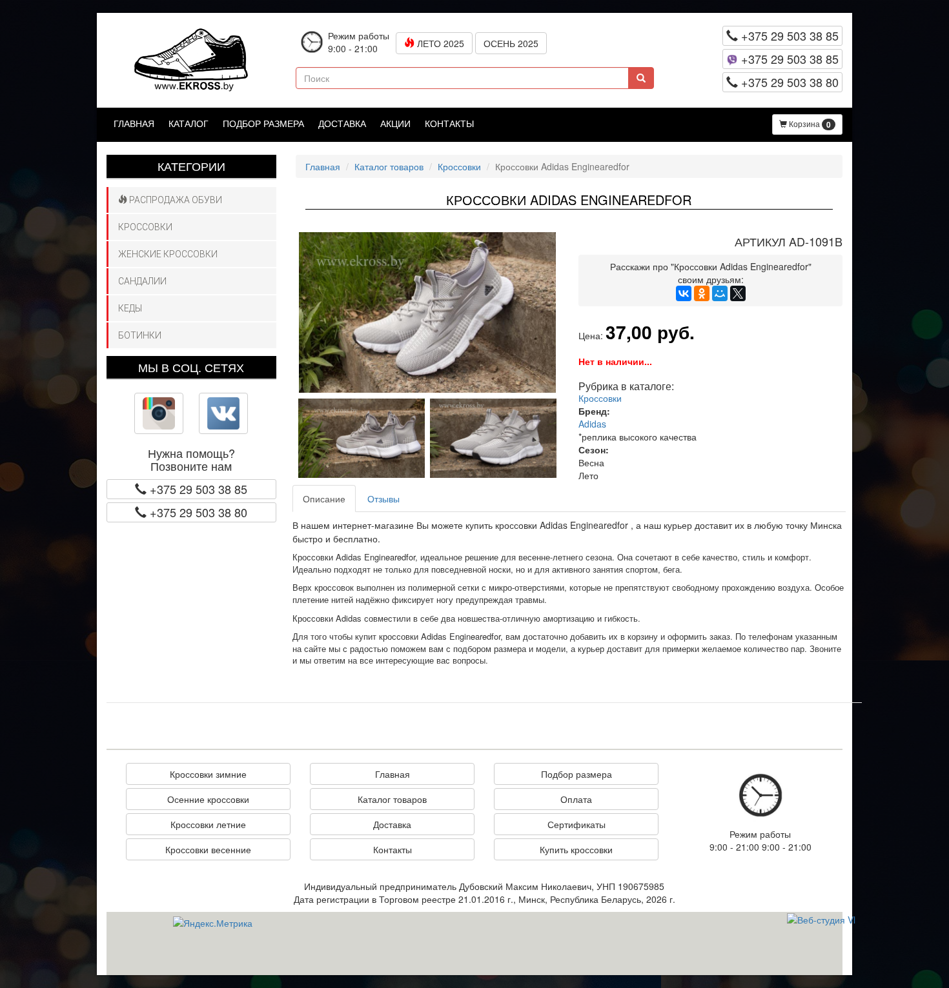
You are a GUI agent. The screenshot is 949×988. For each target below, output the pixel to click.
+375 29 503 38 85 (788, 35)
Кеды (130, 308)
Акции (395, 123)
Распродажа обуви (174, 200)
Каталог (188, 123)
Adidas (592, 423)
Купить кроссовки (576, 849)
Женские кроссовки (168, 254)
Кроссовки (145, 227)
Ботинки (139, 335)
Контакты (449, 123)
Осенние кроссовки (208, 799)
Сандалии (142, 281)
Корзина (809, 124)
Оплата (576, 799)
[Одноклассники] (701, 293)
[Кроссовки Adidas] (427, 312)
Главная (134, 123)
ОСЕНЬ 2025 (511, 43)
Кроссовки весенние (208, 849)
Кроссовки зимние (208, 773)
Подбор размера (263, 123)
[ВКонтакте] (683, 293)
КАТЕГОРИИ (191, 165)
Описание (324, 498)
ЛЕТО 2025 (439, 43)
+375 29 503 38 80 (788, 82)
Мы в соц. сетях (191, 367)
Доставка (342, 123)
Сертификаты (576, 824)
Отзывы (383, 498)
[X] (738, 293)
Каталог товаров (388, 166)
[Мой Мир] (720, 293)
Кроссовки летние (208, 824)
